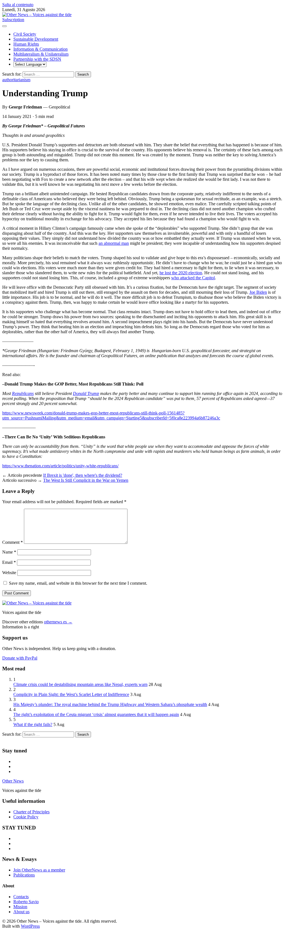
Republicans (23, 393)
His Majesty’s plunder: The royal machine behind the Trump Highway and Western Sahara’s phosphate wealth (110, 704)
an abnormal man (114, 243)
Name (9, 552)
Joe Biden (258, 292)
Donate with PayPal (19, 658)
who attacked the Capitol (193, 277)
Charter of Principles (31, 811)
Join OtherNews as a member (39, 870)
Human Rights (26, 44)
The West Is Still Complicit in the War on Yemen (85, 480)
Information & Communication (40, 49)
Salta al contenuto (17, 4)
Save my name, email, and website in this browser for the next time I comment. (78, 583)
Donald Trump (86, 393)
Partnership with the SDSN (37, 59)
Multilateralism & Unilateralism (40, 54)
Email (9, 562)
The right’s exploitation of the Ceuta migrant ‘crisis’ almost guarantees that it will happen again (96, 714)
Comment (12, 542)
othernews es (58, 621)
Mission (20, 906)
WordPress (30, 926)
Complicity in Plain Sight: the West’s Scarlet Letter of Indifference (71, 694)
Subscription (13, 19)
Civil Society (24, 34)
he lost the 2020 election (180, 272)
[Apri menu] (4, 26)
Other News (13, 781)
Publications (24, 875)
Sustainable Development (35, 39)
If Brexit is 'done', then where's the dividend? (82, 475)
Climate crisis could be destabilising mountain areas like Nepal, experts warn (80, 684)
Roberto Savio (26, 901)
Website (9, 572)
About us (21, 911)
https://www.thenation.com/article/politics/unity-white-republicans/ (60, 465)
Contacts (21, 896)
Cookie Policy (25, 816)
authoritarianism (16, 79)
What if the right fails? (32, 724)
